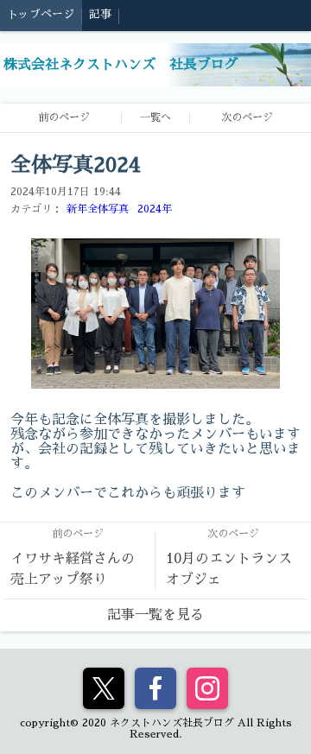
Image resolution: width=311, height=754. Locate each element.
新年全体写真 (98, 209)
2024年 (154, 209)
